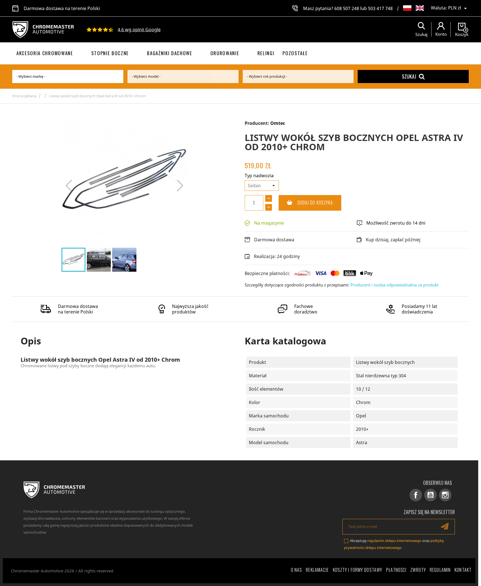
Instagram (445, 495)
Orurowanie (224, 53)
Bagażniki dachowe (169, 53)
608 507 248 (346, 8)
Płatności (396, 569)
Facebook (415, 495)
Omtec (277, 123)
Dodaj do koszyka (306, 202)
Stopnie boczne (110, 53)
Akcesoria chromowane (44, 53)
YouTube (430, 495)
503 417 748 (380, 8)
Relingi (265, 53)
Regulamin (440, 569)
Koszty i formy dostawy (357, 569)
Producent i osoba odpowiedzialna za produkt (394, 285)
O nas (296, 569)
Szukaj (409, 76)
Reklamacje (317, 569)
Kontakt (463, 569)
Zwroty (418, 569)
